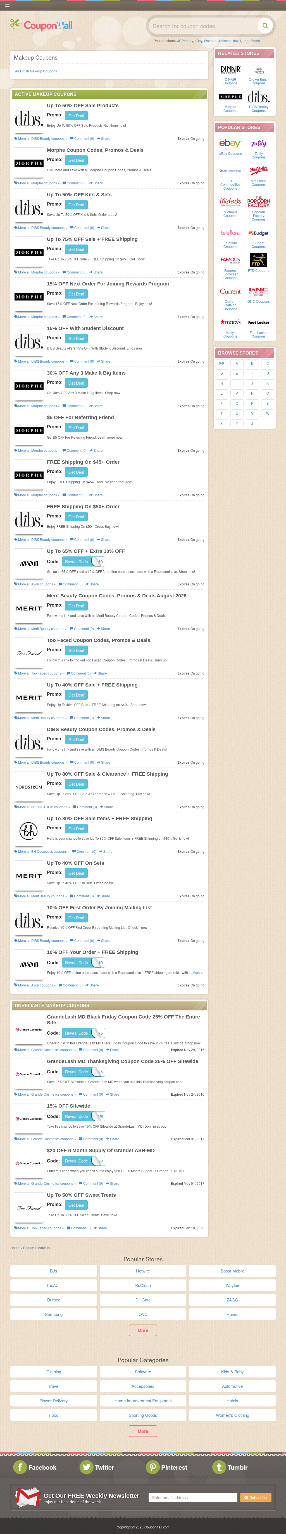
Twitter (104, 1467)
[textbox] (193, 1497)
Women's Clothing (232, 1415)
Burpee (53, 1300)
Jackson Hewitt (229, 40)
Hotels (232, 1400)
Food (53, 1415)
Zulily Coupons (259, 155)
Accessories (143, 1386)
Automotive (232, 1386)
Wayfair (232, 1285)
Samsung (54, 1314)
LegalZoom (251, 40)
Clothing (53, 1371)
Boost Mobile (232, 1271)
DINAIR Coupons (230, 81)
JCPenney (185, 40)
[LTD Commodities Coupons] (230, 170)
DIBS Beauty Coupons (258, 108)
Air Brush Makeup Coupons (36, 71)
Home (15, 1247)
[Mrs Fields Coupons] (258, 170)
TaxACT (53, 1285)
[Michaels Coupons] (230, 201)
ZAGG (232, 1300)
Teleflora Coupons (230, 244)
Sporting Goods (143, 1415)
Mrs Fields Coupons (258, 182)
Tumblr (238, 1467)
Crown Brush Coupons (259, 81)
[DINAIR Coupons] (230, 69)
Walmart (210, 40)
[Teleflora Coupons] (230, 232)
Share (105, 138)
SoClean (143, 1285)
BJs (53, 1271)
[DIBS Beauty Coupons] (258, 96)
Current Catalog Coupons (230, 305)
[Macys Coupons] (230, 322)
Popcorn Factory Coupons (259, 215)
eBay (198, 40)
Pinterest (174, 1467)
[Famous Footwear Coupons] (230, 260)
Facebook (42, 1467)
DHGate (143, 1300)
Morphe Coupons (230, 108)
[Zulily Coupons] (258, 143)
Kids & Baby (232, 1371)
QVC (143, 1314)
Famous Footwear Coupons (230, 274)
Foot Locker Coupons (259, 334)
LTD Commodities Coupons (230, 184)
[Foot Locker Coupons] (258, 322)
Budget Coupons (259, 244)
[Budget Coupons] (258, 232)
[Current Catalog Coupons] (230, 291)
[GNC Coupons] (258, 291)
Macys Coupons (230, 334)
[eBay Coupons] (230, 143)
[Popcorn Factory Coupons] (258, 201)
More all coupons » (42, 138)
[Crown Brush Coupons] (258, 69)
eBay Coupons (230, 153)
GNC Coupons (258, 301)
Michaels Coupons (230, 213)
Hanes (233, 1314)
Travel (53, 1386)
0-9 (221, 363)
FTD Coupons (258, 270)
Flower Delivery (53, 1400)
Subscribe (257, 1497)
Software (143, 1371)
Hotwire (143, 1271)
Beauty (28, 1247)
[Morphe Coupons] (230, 96)
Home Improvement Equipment (143, 1400)
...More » (196, 972)
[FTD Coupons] (258, 260)
